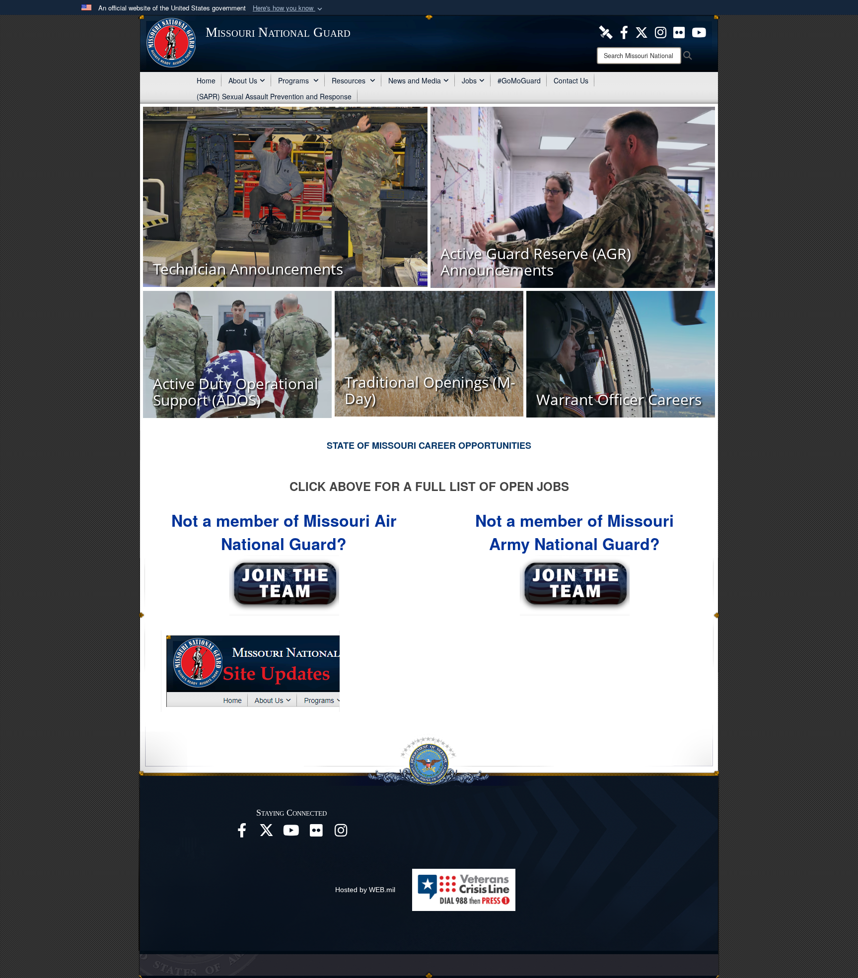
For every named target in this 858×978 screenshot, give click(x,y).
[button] (288, 8)
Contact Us (571, 80)
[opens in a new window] (605, 31)
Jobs (469, 80)
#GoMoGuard (519, 80)
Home (206, 80)
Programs (294, 80)
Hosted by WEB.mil (365, 890)
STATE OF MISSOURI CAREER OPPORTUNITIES (429, 445)
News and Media (414, 80)
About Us (242, 80)
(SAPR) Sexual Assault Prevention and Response (274, 96)
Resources (349, 80)
